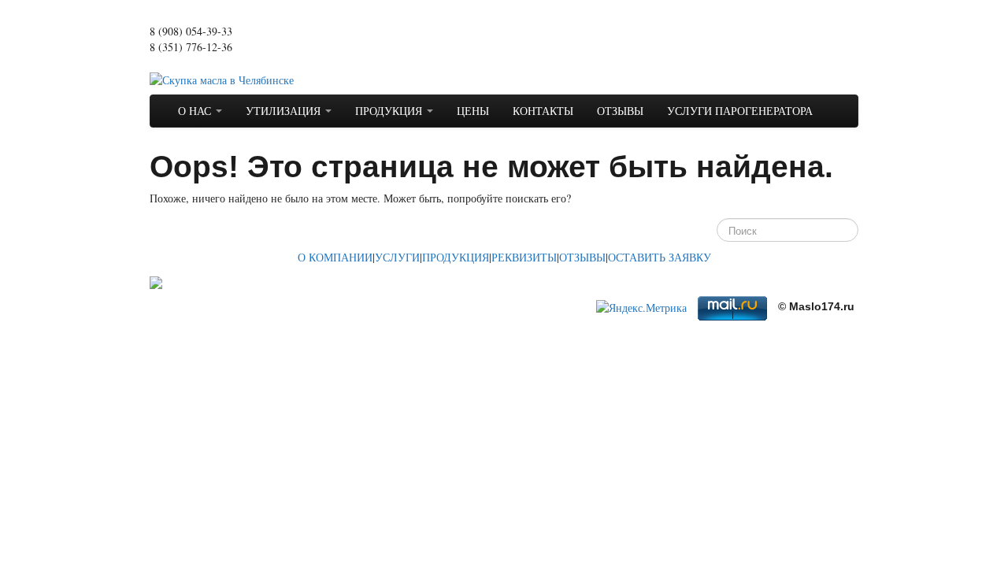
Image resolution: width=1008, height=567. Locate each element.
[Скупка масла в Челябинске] (222, 78)
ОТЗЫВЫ (620, 110)
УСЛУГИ (397, 257)
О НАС (196, 110)
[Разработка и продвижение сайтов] (156, 280)
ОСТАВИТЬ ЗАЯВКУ (659, 257)
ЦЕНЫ (473, 110)
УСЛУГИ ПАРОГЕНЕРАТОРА (740, 110)
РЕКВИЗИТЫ (524, 257)
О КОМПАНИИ (335, 257)
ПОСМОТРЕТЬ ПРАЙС (206, 62)
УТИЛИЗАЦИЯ (285, 110)
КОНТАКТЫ (543, 110)
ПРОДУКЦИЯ (390, 110)
